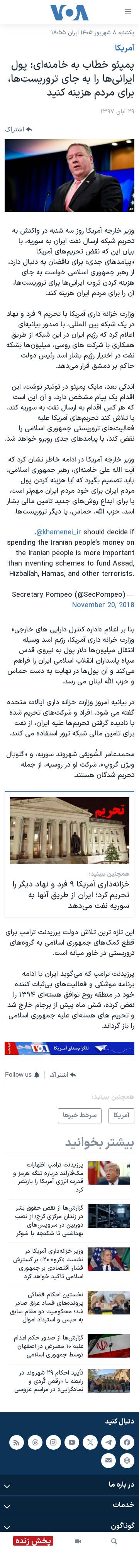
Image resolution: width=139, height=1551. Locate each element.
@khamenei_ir (58, 532)
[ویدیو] (78, 1541)
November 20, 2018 (103, 605)
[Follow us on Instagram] (53, 1442)
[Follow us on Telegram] (108, 1442)
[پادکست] (127, 1460)
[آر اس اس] (16, 1442)
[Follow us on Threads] (35, 1442)
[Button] (18, 129)
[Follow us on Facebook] (127, 1442)
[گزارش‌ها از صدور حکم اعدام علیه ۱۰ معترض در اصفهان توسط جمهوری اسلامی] (109, 1346)
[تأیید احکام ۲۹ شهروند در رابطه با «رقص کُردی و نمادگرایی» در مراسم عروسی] (109, 1381)
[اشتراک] (108, 1460)
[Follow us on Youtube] (71, 1442)
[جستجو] (114, 1541)
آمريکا (124, 48)
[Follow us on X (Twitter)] (90, 1442)
